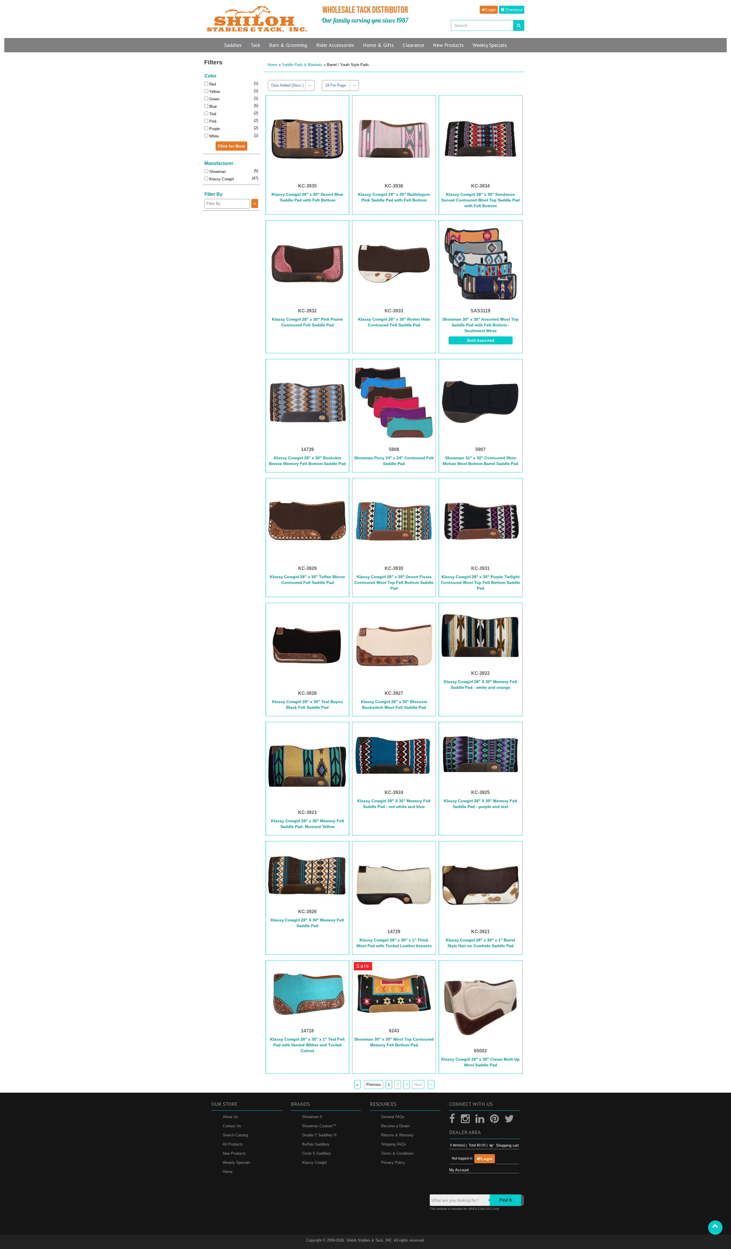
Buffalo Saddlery (316, 1144)
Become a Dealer (395, 1126)
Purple (214, 129)
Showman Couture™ (319, 1126)
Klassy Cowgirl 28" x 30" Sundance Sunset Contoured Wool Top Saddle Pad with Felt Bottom (480, 200)
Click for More (231, 146)
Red (212, 84)
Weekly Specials (236, 1163)
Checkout (513, 10)
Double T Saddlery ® (319, 1135)
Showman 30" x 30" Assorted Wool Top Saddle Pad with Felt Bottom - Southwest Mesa (480, 325)
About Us (230, 1117)
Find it (505, 1200)
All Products (233, 1144)
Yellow (214, 91)
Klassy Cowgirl (221, 179)
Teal (212, 114)
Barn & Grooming (288, 45)
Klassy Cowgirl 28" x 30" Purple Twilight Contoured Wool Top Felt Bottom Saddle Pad (480, 582)
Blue (212, 106)
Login (490, 10)
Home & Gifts (378, 45)
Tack (255, 45)
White (213, 136)
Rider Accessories (335, 45)
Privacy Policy (393, 1163)
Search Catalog (235, 1135)
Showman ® (312, 1117)
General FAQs (393, 1117)
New (448, 45)
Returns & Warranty (397, 1135)
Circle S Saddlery (316, 1154)
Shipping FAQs (393, 1144)
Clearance (413, 45)
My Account (459, 1170)
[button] (715, 1227)
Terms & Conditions (397, 1154)
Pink (212, 121)
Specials (490, 45)
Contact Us (232, 1126)
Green (213, 99)
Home (272, 65)
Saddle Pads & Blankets (302, 65)
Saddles (233, 45)
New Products (234, 1154)
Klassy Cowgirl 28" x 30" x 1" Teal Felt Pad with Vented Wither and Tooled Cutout (307, 1045)
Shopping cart (507, 1145)
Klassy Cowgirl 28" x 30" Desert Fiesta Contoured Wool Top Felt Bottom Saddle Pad (393, 582)
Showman (217, 171)
